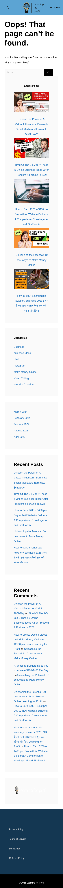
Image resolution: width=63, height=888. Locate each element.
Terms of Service (17, 839)
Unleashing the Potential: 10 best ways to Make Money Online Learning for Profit (30, 696)
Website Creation (23, 384)
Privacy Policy (16, 829)
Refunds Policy (16, 858)
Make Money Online (25, 372)
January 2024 (21, 424)
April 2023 (19, 436)
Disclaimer (14, 848)
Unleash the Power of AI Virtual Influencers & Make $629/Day (29, 608)
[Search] (48, 72)
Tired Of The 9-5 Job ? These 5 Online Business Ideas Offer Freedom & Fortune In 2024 (31, 169)
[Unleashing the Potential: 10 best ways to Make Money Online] (31, 239)
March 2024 (20, 411)
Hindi (17, 359)
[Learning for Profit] (33, 7)
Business (19, 346)
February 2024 (22, 417)
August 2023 (21, 430)
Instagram (19, 365)
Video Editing (21, 378)
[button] (7, 7)
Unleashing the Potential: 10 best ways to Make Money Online (32, 259)
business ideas (22, 353)
